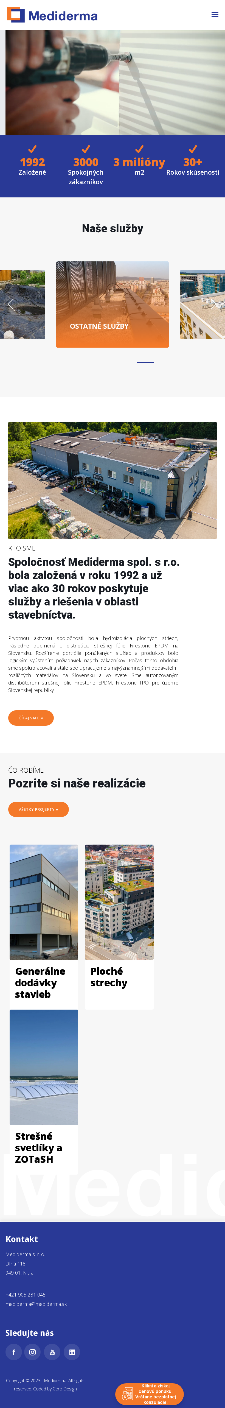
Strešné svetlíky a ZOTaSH (38, 1147)
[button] (215, 15)
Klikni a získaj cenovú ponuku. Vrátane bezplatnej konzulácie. (155, 1394)
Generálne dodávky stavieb (40, 982)
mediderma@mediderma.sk (36, 1304)
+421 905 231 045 (25, 1294)
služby (99, 326)
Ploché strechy (109, 976)
